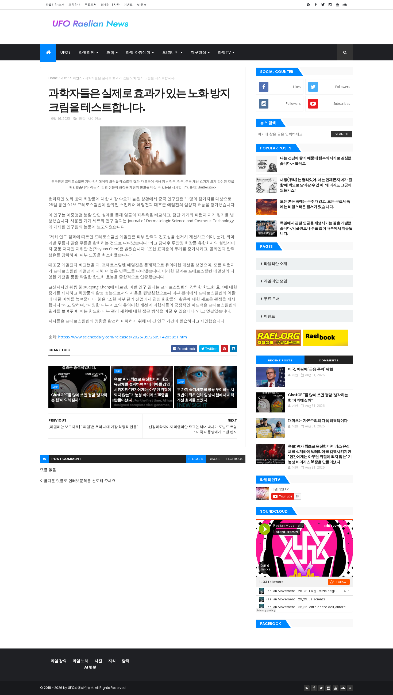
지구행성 (198, 52)
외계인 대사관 (110, 4)
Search (341, 134)
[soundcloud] (345, 4)
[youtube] (337, 4)
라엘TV (224, 52)
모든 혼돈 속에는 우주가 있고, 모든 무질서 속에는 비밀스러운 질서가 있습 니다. (315, 204)
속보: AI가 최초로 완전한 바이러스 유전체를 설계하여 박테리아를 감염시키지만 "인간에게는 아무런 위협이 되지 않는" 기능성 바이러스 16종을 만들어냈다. (142, 389)
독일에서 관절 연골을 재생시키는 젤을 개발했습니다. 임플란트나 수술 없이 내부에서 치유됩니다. (316, 228)
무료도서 (90, 4)
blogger (195, 459)
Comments (328, 360)
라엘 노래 (80, 660)
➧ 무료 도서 (270, 298)
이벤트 (128, 4)
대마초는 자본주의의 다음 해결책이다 (317, 420)
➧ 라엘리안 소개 (273, 263)
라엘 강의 (59, 660)
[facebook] (316, 4)
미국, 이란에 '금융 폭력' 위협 (310, 369)
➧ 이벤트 (267, 316)
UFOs (65, 52)
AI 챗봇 (142, 4)
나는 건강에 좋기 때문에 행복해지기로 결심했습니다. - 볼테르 (316, 160)
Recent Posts (280, 360)
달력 (125, 660)
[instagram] (330, 4)
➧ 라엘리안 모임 (273, 281)
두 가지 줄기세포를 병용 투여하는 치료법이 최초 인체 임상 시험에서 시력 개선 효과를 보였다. (205, 395)
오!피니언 (170, 52)
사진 (98, 660)
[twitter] (323, 4)
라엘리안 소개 (54, 4)
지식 (112, 660)
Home (53, 78)
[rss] (308, 4)
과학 (110, 52)
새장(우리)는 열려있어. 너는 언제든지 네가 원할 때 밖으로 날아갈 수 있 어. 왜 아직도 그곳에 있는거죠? (316, 185)
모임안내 (74, 4)
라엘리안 (87, 52)
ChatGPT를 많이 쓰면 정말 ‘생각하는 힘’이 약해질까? (79, 397)
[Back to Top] (350, 688)
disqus (215, 459)
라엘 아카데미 (138, 52)
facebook (234, 459)
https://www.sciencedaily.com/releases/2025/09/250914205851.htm (122, 336)
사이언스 (76, 78)
